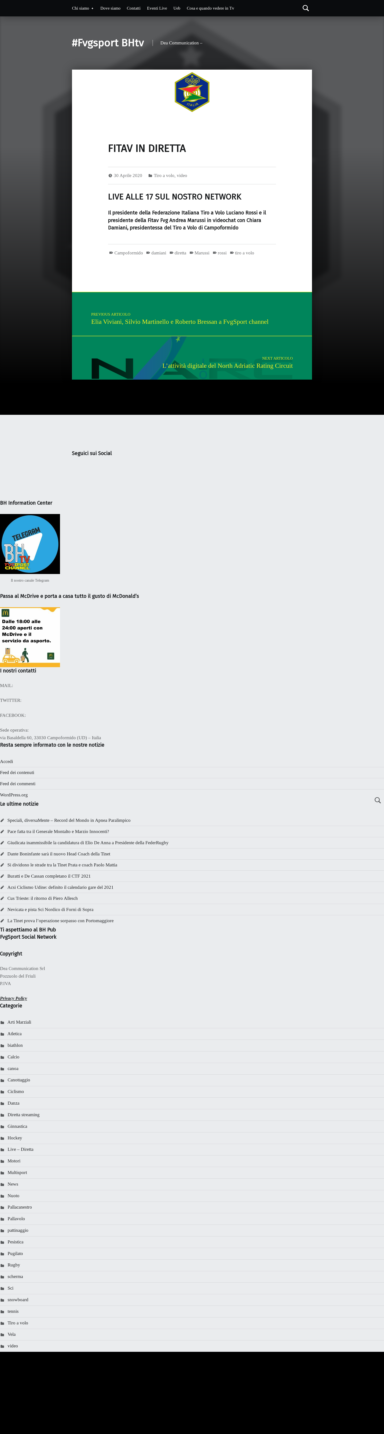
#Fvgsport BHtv (108, 42)
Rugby (14, 1264)
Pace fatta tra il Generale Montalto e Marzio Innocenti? (58, 831)
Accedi (6, 761)
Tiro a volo (164, 175)
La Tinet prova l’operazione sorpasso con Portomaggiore (60, 920)
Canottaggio (19, 1079)
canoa (13, 1068)
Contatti (134, 8)
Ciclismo (16, 1091)
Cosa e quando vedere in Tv (210, 8)
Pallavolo (16, 1218)
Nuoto (13, 1195)
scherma (15, 1276)
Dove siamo (110, 8)
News (13, 1184)
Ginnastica (17, 1126)
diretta (180, 252)
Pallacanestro (20, 1207)
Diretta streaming (24, 1114)
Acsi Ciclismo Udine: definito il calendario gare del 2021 (60, 887)
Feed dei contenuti (17, 772)
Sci (10, 1288)
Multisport (17, 1172)
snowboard (18, 1299)
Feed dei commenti (17, 783)
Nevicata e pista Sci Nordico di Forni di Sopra (50, 909)
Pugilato (15, 1253)
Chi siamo (80, 8)
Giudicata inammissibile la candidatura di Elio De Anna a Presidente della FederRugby (88, 842)
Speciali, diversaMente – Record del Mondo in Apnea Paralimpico (69, 820)
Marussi (202, 252)
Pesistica (15, 1241)
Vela (12, 1334)
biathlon (15, 1045)
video (182, 175)
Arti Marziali (19, 1022)
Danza (13, 1103)
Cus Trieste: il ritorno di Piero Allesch (42, 898)
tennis (13, 1311)
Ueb (176, 8)
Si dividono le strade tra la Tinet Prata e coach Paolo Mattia (62, 864)
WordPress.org (14, 794)
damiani (158, 252)
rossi (222, 252)
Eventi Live (157, 8)
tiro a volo (244, 252)
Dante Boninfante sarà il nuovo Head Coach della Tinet (58, 853)
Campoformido (128, 252)
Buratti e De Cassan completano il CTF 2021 (49, 876)
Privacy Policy (13, 998)
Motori (14, 1160)
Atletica (14, 1033)
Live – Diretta (20, 1149)
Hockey (15, 1137)
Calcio (13, 1056)
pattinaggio (18, 1230)
